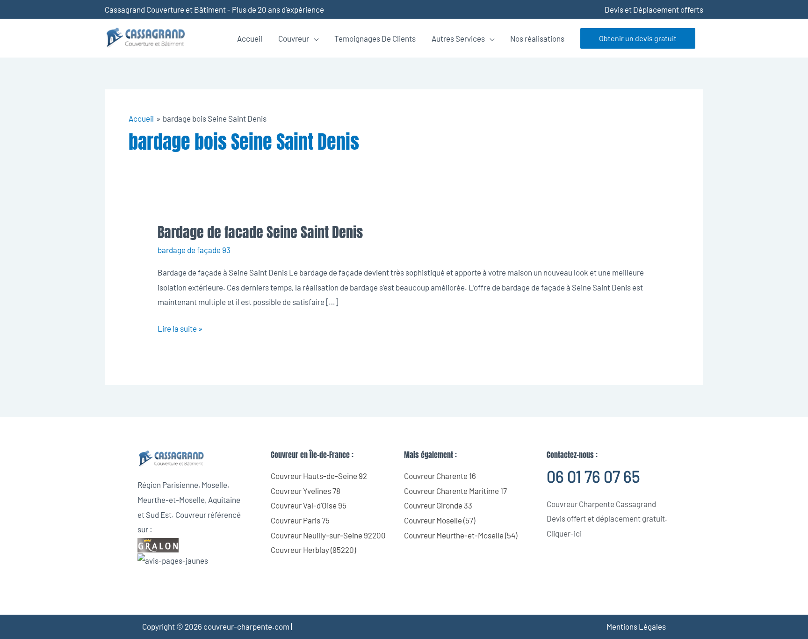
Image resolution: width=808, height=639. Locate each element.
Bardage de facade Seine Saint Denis (260, 232)
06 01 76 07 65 (593, 476)
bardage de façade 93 (194, 249)
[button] (637, 38)
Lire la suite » (180, 327)
